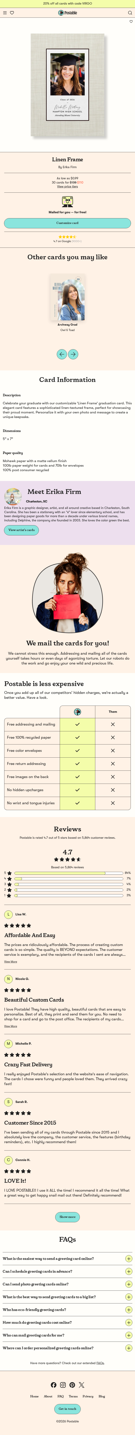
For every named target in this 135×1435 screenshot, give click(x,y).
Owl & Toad (67, 330)
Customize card (67, 223)
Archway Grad (67, 324)
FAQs (100, 1363)
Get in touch (67, 1409)
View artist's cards (21, 530)
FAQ (60, 1396)
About (48, 1396)
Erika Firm (70, 167)
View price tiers (67, 186)
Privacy (88, 1396)
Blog (102, 1396)
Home (34, 1396)
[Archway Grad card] (67, 296)
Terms (73, 1396)
